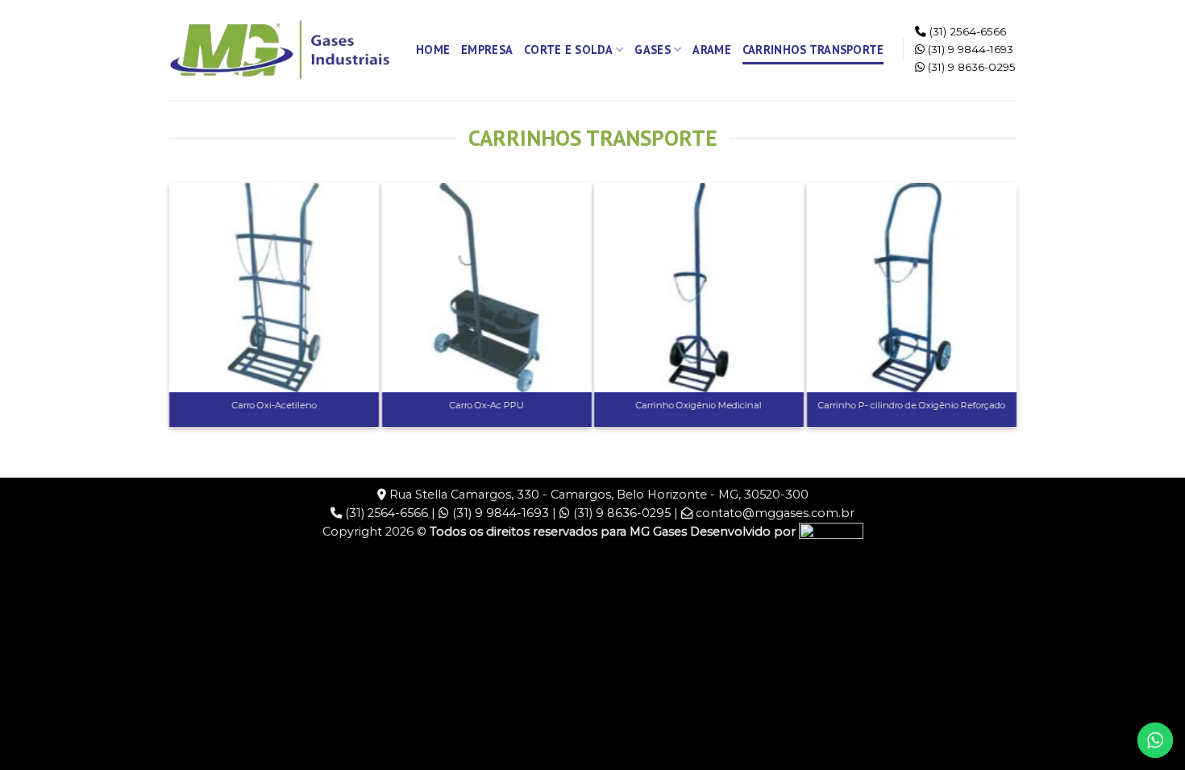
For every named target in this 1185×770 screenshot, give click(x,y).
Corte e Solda (568, 49)
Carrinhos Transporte (813, 49)
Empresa (487, 49)
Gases (652, 49)
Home (433, 49)
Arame (711, 49)
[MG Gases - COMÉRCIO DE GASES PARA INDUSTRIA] (280, 49)
